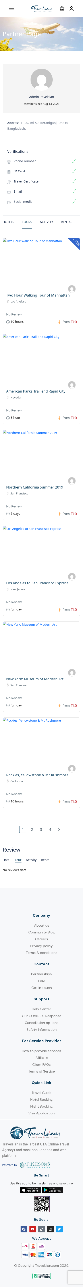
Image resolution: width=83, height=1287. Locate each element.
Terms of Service (41, 1071)
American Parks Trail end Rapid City (35, 391)
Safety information (42, 1029)
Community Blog (41, 932)
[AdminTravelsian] (72, 289)
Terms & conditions (41, 952)
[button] (62, 8)
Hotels (8, 222)
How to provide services (41, 1051)
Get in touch (41, 987)
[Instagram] (50, 1229)
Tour (18, 860)
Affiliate (41, 1057)
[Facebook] (24, 1229)
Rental (66, 222)
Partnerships (41, 974)
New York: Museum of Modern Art (35, 679)
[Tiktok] (41, 1229)
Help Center (41, 1009)
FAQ (41, 981)
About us (41, 925)
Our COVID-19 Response (41, 1016)
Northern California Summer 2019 (34, 487)
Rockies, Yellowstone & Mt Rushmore (37, 775)
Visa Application (41, 1113)
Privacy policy (41, 946)
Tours (27, 222)
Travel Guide (41, 1092)
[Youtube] (32, 1229)
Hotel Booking (41, 1099)
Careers (41, 939)
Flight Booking (41, 1106)
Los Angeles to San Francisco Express (37, 583)
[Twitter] (59, 1229)
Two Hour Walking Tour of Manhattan (38, 295)
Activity (46, 222)
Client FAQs (41, 1064)
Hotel (6, 860)
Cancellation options (41, 1022)
